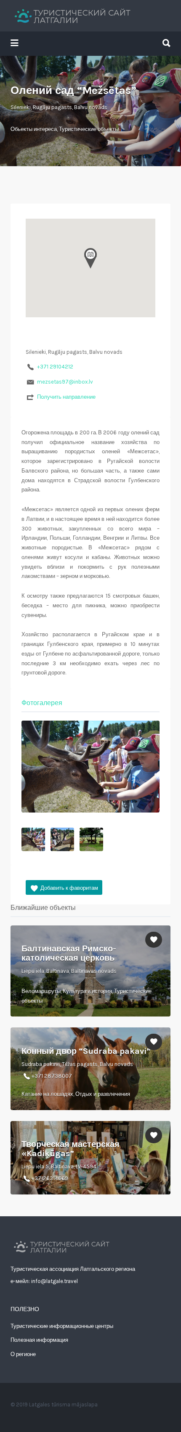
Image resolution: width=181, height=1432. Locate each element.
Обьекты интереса (34, 129)
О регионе (23, 1354)
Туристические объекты (89, 129)
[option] (90, 767)
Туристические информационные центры (62, 1326)
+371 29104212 (55, 366)
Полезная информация (39, 1340)
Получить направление (66, 397)
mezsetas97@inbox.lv (65, 382)
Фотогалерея (41, 703)
